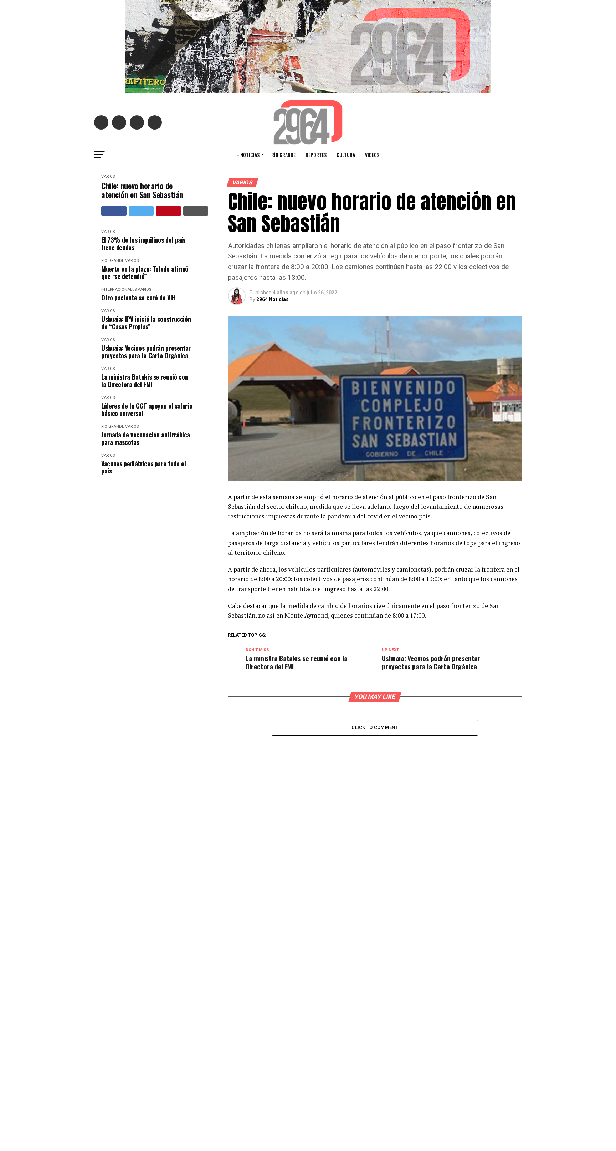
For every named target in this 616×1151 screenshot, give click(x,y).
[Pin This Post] (168, 211)
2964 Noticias (272, 299)
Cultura (346, 154)
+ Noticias (248, 154)
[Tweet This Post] (141, 211)
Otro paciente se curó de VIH (138, 297)
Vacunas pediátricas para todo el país (143, 467)
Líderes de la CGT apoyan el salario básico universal (146, 409)
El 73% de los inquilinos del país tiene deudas (143, 243)
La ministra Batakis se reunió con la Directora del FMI (144, 380)
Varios (108, 176)
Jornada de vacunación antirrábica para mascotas (145, 438)
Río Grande (283, 154)
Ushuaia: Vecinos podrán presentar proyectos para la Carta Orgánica (146, 351)
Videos (372, 154)
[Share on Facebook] (114, 211)
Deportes (316, 154)
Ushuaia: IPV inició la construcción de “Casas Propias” (146, 322)
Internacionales (119, 289)
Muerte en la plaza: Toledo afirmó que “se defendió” (144, 272)
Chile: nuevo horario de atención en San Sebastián (142, 190)
